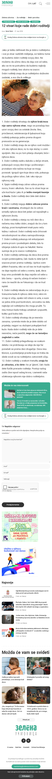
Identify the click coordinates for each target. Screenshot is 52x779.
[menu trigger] (47, 3)
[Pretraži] (39, 3)
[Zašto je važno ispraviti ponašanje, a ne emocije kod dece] (13, 666)
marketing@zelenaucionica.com (26, 766)
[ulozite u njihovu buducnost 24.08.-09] (20, 561)
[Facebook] (23, 740)
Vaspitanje (35, 21)
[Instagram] (28, 740)
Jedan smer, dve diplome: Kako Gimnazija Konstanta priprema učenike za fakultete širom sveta (32, 617)
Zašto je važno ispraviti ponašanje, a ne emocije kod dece (13, 679)
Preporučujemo (8, 21)
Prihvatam (26, 776)
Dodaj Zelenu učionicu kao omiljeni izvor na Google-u (26, 37)
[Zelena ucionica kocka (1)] (20, 526)
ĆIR (29, 3)
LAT (34, 3)
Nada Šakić (9, 31)
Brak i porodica (23, 21)
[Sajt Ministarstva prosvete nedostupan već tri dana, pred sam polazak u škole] (8, 593)
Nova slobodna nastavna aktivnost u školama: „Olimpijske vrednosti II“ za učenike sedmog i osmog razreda (32, 631)
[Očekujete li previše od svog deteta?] (38, 666)
